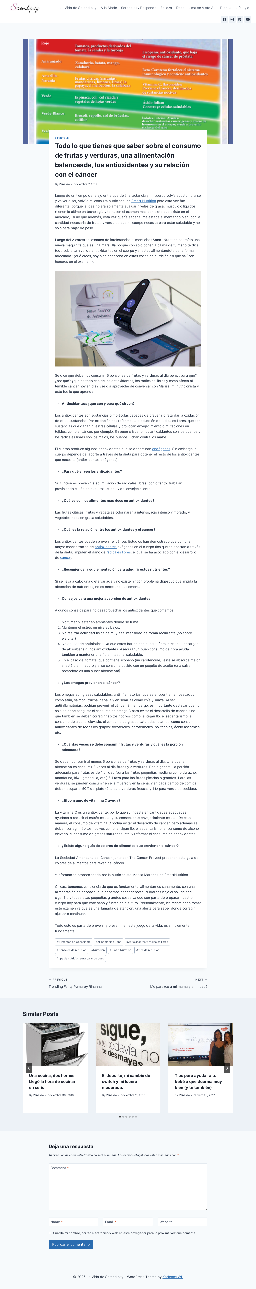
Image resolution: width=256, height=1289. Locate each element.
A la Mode (109, 8)
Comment (59, 1168)
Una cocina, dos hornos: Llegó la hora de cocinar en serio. (52, 1081)
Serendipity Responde (138, 8)
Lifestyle (242, 8)
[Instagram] (232, 19)
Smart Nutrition (143, 201)
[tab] (120, 1117)
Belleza (166, 8)
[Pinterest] (240, 19)
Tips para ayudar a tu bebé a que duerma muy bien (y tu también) (198, 1081)
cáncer (65, 558)
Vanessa (64, 184)
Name (56, 1222)
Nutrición (98, 950)
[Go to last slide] (29, 1068)
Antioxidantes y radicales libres (147, 941)
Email (110, 1222)
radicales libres (118, 552)
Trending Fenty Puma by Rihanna (75, 983)
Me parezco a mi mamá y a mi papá (178, 983)
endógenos (161, 449)
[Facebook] (224, 19)
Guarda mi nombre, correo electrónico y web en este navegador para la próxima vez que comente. (124, 1233)
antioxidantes (106, 547)
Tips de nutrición (147, 950)
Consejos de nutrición (71, 950)
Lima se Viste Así (202, 8)
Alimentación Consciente (74, 941)
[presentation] (55, 1044)
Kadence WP (173, 1277)
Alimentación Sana (108, 941)
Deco (180, 8)
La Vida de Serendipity (78, 8)
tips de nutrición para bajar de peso (80, 958)
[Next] (227, 1068)
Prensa (225, 8)
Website (166, 1222)
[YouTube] (247, 19)
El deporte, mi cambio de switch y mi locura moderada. (126, 1081)
